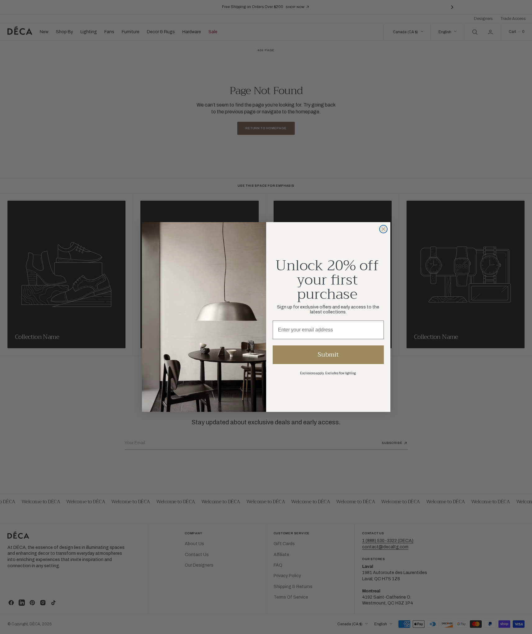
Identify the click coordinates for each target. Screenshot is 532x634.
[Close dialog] (383, 229)
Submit (328, 354)
